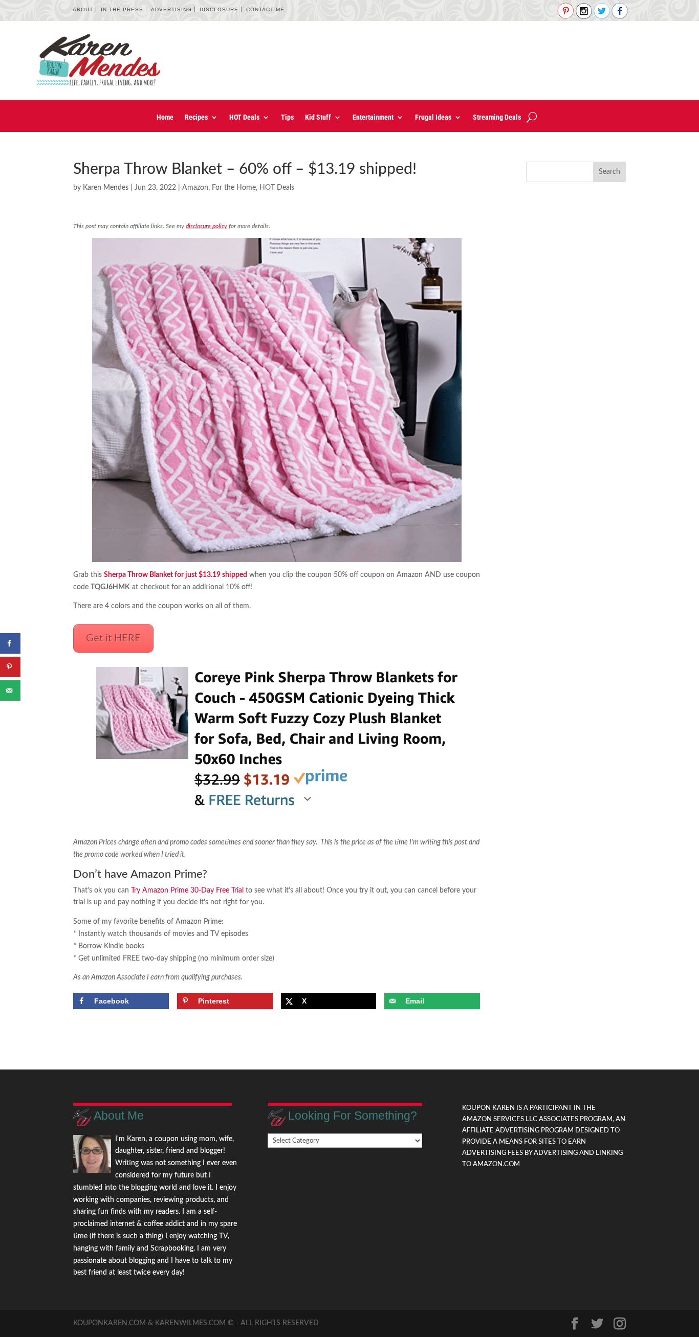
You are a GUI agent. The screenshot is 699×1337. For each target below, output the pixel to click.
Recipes (196, 117)
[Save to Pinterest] (10, 667)
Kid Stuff (318, 117)
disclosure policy (206, 226)
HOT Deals (244, 117)
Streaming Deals (497, 117)
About (83, 9)
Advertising (171, 9)
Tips (287, 117)
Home (165, 117)
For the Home (234, 187)
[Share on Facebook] (10, 643)
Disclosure (219, 9)
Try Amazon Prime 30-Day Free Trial (187, 890)
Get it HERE (113, 638)
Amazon (195, 187)
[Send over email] (10, 690)
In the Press (122, 9)
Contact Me (265, 9)
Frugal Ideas (433, 117)
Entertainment (373, 117)
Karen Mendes (105, 187)
